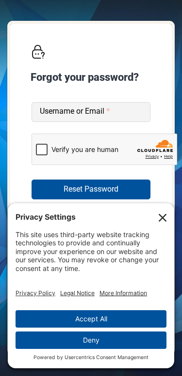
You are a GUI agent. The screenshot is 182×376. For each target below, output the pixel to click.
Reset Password (91, 189)
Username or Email (75, 111)
